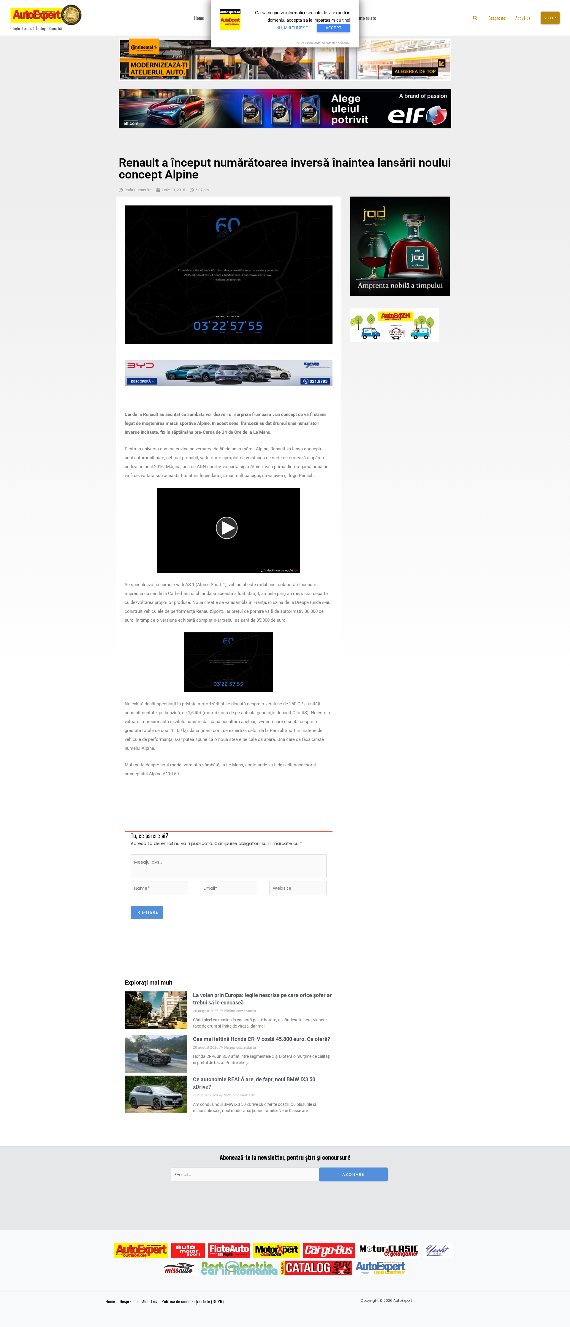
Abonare (353, 1174)
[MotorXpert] (276, 1250)
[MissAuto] (179, 1268)
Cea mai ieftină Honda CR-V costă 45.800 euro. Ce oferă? (261, 1039)
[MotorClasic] (389, 1250)
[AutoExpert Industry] (380, 1268)
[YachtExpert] (438, 1250)
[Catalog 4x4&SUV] (316, 1268)
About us (149, 1301)
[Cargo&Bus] (329, 1250)
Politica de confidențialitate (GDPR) (193, 1301)
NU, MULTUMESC (292, 28)
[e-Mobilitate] (239, 1268)
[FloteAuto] (229, 1250)
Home (110, 1301)
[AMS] (188, 1250)
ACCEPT (333, 28)
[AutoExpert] (141, 1250)
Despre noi (129, 1301)
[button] (475, 19)
